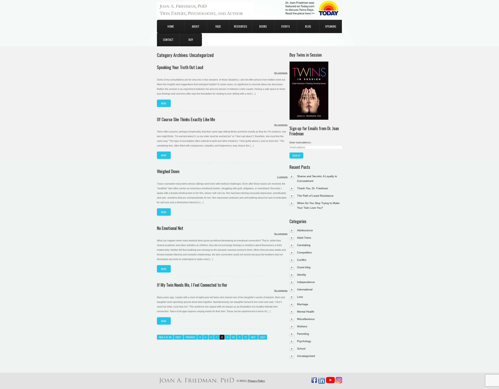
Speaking (330, 26)
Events (285, 26)
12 (246, 337)
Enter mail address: (300, 142)
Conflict (301, 259)
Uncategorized (306, 355)
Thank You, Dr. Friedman (312, 188)
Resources (240, 26)
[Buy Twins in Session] (308, 63)
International (304, 289)
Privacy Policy (256, 380)
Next (253, 337)
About (195, 26)
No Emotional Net (170, 228)
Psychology (304, 341)
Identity (301, 274)
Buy (190, 39)
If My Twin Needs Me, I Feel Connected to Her (192, 285)
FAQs (218, 26)
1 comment (282, 177)
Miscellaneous (306, 319)
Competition (304, 252)
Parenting (303, 333)
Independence (306, 282)
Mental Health (305, 311)
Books (263, 26)
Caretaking (304, 245)
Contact (168, 39)
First (178, 337)
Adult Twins (304, 237)
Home (170, 26)
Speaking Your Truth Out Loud (180, 67)
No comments (281, 73)
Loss (300, 296)
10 (233, 337)
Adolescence (305, 230)
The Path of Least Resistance (315, 195)
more (163, 103)
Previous (190, 337)
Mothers (302, 326)
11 (239, 337)
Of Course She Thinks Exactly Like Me (186, 119)
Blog (308, 26)
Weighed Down (168, 171)
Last (262, 337)
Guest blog (304, 267)
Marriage (302, 304)
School (301, 348)
